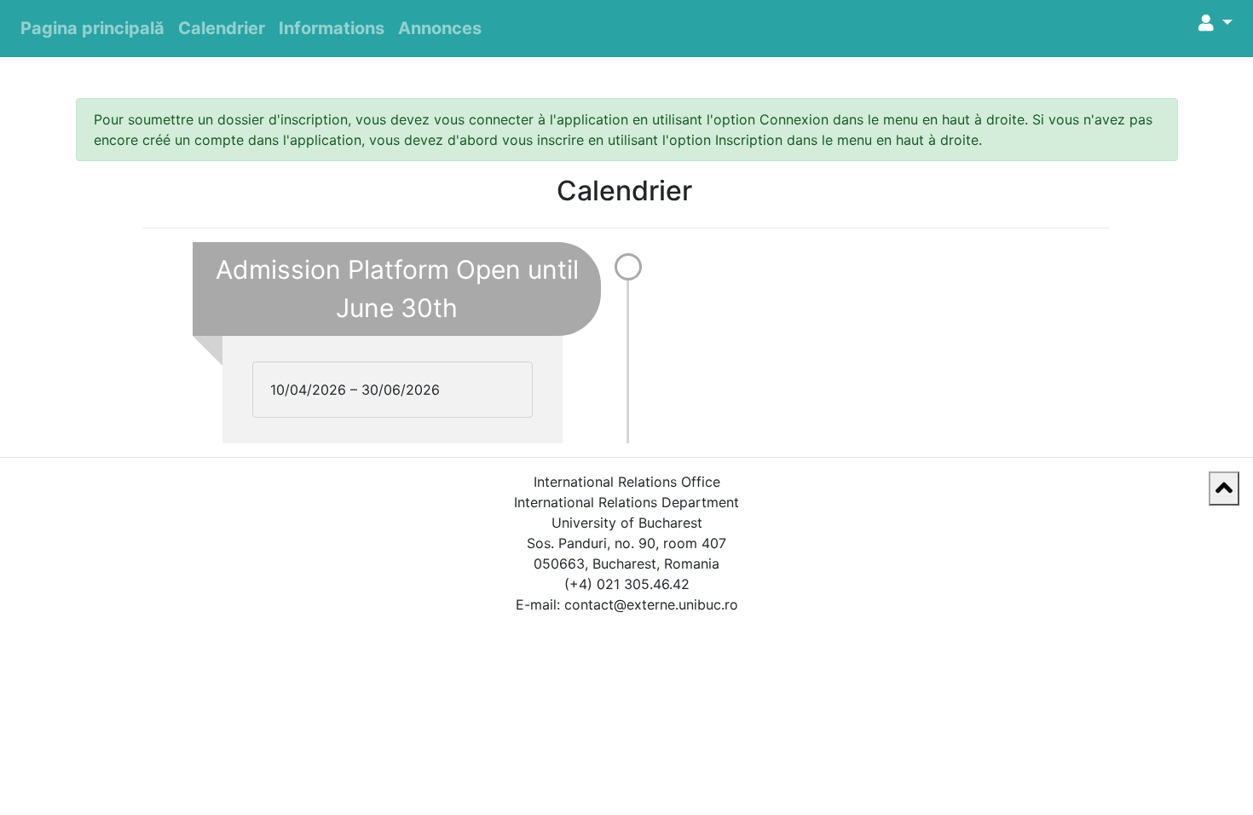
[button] (1215, 23)
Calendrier (221, 28)
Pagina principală (92, 28)
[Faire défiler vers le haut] (1224, 488)
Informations (331, 28)
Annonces (440, 28)
